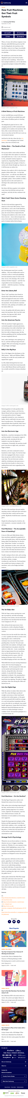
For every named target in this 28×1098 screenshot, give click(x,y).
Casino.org (14, 1095)
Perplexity (21, 33)
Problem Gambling (20, 1087)
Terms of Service (7, 1087)
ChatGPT (8, 33)
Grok (8, 36)
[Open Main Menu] (26, 2)
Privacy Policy (13, 1087)
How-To (7, 988)
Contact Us (4, 1070)
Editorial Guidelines (7, 1072)
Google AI (21, 36)
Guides (3, 949)
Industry (3, 7)
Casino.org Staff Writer (9, 22)
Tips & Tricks (8, 949)
